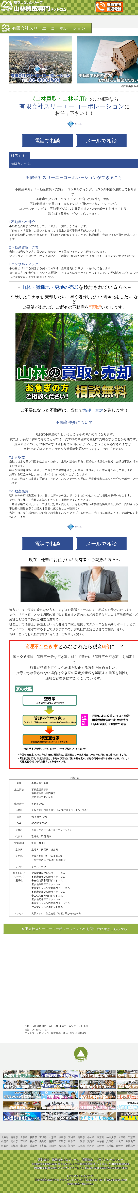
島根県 (14, 1145)
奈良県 (119, 1141)
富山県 (14, 1141)
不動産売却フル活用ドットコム (48, 891)
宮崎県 (119, 1145)
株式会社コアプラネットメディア (65, 1179)
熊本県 (91, 1145)
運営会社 (43, 1159)
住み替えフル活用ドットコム (47, 906)
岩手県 (24, 1137)
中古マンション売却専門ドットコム (50, 903)
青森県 (14, 1137)
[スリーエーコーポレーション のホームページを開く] (74, 127)
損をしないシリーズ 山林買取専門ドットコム (82, 1163)
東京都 (100, 1137)
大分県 (100, 1145)
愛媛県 (33, 1145)
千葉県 (131, 1137)
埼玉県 (122, 1137)
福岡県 (71, 1145)
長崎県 (110, 1145)
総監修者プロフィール (65, 1159)
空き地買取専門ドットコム (45, 884)
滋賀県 (91, 1141)
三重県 (62, 1141)
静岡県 (52, 1141)
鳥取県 (4, 1145)
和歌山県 (130, 1141)
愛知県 (43, 1141)
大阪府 (81, 1141)
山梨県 (4, 1141)
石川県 (24, 1141)
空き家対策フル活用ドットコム (48, 873)
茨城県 (71, 1137)
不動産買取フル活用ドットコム (48, 876)
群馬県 (81, 1137)
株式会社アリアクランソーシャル (66, 1167)
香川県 (43, 1145)
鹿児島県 (130, 1145)
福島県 (62, 1137)
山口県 (24, 1145)
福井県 (33, 1141)
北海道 (4, 1137)
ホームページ (38, 866)
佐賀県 (81, 1145)
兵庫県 (110, 1141)
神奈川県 (111, 1137)
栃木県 (91, 1137)
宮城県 (43, 1137)
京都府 (100, 1141)
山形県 (52, 1137)
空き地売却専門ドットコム (45, 899)
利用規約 (87, 1159)
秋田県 (33, 1137)
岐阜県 (71, 1141)
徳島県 (62, 1145)
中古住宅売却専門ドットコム (47, 895)
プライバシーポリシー (110, 1159)
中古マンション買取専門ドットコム (50, 888)
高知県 (52, 1145)
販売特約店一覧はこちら (80, 1183)
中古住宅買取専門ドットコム (47, 880)
